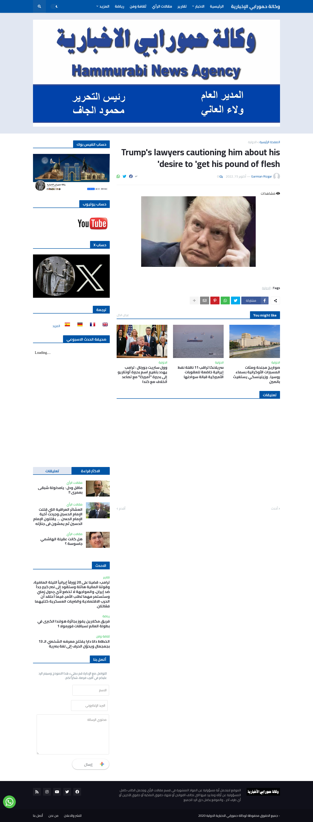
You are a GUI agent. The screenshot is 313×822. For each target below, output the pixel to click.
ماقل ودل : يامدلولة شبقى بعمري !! (60, 490)
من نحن (53, 816)
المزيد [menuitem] (104, 6)
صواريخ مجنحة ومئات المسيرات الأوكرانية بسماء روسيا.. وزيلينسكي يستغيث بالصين (256, 374)
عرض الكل (123, 315)
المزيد (56, 326)
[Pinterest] (215, 300)
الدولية (252, 142)
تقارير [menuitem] (182, 6)
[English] (104, 326)
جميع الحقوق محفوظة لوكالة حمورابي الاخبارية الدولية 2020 (238, 816)
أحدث (274, 508)
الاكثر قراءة (90, 470)
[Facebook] (131, 176)
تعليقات (52, 470)
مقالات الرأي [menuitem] (162, 6)
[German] (79, 326)
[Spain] (66, 326)
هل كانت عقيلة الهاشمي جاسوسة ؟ (61, 541)
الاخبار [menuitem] (199, 6)
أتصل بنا (38, 816)
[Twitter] (124, 176)
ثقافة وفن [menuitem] (138, 6)
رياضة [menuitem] (119, 6)
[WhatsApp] (118, 176)
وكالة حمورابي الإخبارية (255, 6)
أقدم (122, 508)
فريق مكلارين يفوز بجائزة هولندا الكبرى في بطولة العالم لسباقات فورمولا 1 (73, 623)
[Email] (204, 300)
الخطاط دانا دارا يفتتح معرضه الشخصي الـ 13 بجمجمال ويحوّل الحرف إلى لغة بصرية (74, 644)
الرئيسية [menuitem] (217, 6)
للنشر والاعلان (73, 816)
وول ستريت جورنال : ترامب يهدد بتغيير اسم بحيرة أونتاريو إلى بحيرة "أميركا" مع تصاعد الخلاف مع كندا (142, 374)
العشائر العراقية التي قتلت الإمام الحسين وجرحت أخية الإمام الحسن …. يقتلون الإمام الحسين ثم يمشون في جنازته (57, 516)
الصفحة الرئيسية (269, 142)
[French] (91, 326)
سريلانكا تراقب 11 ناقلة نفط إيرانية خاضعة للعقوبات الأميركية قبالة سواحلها (201, 372)
